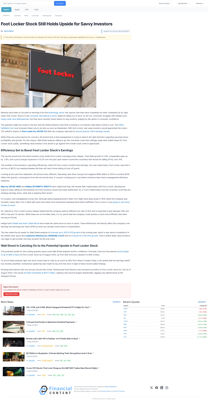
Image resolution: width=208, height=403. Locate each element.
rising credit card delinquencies (15, 119)
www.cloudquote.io (111, 387)
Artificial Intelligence (47, 360)
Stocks (17, 10)
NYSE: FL (42, 131)
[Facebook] (156, 390)
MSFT (125, 327)
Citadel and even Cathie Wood (25, 223)
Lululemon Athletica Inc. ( (37, 236)
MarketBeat (32, 314)
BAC (125, 318)
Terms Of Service (119, 391)
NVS (73, 314)
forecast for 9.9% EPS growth (84, 236)
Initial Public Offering (47, 346)
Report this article (11, 294)
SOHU (58, 375)
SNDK (68, 360)
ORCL (125, 334)
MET (61, 360)
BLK (58, 314)
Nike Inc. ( (5, 186)
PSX (65, 360)
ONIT (54, 375)
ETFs (27, 10)
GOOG (126, 321)
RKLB (61, 346)
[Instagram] (167, 390)
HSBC (61, 314)
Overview (17, 16)
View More (116, 302)
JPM (69, 314)
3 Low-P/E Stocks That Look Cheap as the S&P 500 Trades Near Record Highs (63, 368)
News (26, 16)
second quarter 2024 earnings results (93, 131)
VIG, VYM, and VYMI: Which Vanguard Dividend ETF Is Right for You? (58, 307)
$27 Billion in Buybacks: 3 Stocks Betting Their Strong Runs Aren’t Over (60, 353)
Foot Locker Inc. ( (30, 131)
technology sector (56, 112)
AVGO (53, 314)
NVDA (125, 331)
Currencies (35, 16)
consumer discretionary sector (43, 116)
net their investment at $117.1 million (39, 273)
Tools (36, 10)
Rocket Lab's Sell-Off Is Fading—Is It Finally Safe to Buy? (53, 338)
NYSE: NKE (15, 186)
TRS (63, 375)
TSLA (125, 337)
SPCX (65, 346)
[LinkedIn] (161, 390)
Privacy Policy (105, 391)
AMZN (125, 309)
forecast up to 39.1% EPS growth (65, 232)
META (125, 324)
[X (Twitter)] (151, 390)
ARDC (53, 331)
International (46, 16)
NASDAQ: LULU (56, 236)
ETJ (58, 331)
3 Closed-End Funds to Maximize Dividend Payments (51, 322)
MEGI (61, 331)
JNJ (66, 314)
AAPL (125, 312)
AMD (125, 315)
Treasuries (58, 16)
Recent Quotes (164, 3)
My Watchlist (182, 3)
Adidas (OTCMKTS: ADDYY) (38, 186)
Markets (6, 10)
